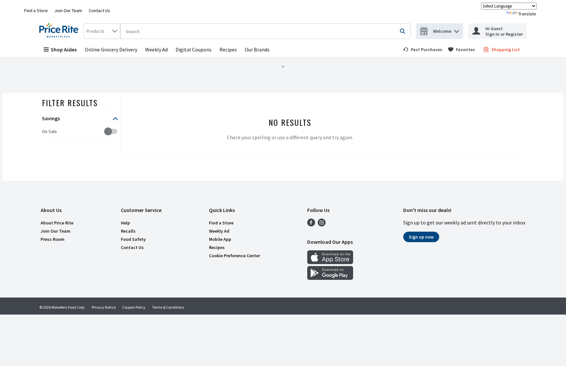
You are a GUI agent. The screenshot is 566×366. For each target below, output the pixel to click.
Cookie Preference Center (234, 256)
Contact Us (99, 10)
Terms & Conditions (168, 307)
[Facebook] (311, 224)
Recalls (128, 231)
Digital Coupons (194, 49)
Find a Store (36, 10)
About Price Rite (57, 223)
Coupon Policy (133, 307)
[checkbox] (45, 131)
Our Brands (257, 49)
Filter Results (70, 102)
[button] (456, 29)
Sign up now (421, 237)
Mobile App (220, 239)
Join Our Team (68, 10)
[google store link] (330, 278)
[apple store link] (330, 262)
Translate (527, 14)
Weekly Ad (156, 49)
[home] (60, 31)
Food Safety (133, 239)
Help (125, 223)
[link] (422, 49)
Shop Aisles (64, 49)
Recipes (228, 49)
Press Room (53, 239)
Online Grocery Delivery (111, 49)
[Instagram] (322, 224)
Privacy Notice (104, 307)
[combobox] (102, 31)
